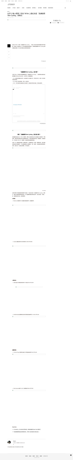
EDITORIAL (34, 7)
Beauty (8, 11)
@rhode (45, 190)
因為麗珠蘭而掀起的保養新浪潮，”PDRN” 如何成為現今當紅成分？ (26, 431)
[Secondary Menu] (65, 8)
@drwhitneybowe (43, 123)
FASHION (8, 7)
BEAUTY (18, 7)
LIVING (23, 7)
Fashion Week (50, 7)
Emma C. (8, 17)
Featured (45, 7)
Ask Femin (40, 7)
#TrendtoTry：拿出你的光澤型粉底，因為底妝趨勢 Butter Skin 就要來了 (27, 429)
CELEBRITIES (28, 7)
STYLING (14, 7)
